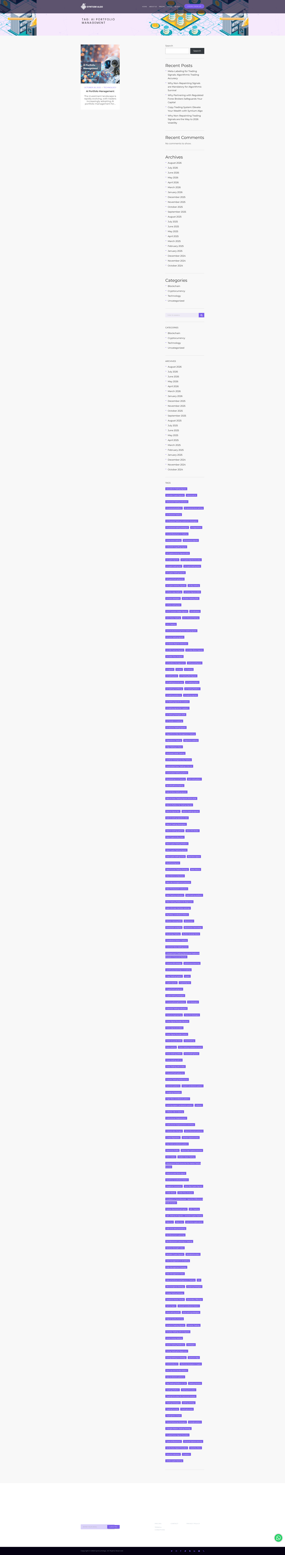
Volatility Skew (195, 1448)
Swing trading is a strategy (175, 1357)
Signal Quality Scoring (174, 1319)
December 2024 (177, 256)
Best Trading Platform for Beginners (179, 902)
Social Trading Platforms (175, 1345)
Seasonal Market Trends (175, 1299)
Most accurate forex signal (175, 1173)
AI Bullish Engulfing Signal (176, 547)
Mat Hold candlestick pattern (177, 1144)
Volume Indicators (173, 1454)
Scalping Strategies (194, 1286)
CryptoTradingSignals (174, 989)
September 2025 (177, 211)
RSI (199, 1280)
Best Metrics (195, 869)
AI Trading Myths (192, 682)
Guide (169, 6)
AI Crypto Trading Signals (175, 573)
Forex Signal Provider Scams (176, 1034)
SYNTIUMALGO (171, 1364)
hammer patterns (172, 1086)
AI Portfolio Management (100, 91)
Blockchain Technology (193, 927)
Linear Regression (172, 1137)
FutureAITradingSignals (175, 1073)
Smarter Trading (193, 1325)
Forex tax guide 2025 (173, 1041)
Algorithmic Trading (173, 740)
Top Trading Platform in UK (176, 1383)
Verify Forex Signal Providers (176, 1448)
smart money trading (174, 1338)
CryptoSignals (185, 983)
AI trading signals (190, 695)
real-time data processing (175, 1228)
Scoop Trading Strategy (174, 1293)
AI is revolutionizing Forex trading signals (181, 631)
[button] (194, 6)
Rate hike (179, 1222)
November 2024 (177, 260)
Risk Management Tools (175, 1274)
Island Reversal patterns (193, 1131)
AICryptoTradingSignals (174, 579)
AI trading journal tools (174, 682)
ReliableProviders (193, 1254)
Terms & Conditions (160, 1528)
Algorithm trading (190, 740)
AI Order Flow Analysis (174, 656)
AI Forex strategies (173, 598)
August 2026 (175, 163)
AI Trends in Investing (174, 721)
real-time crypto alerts (194, 1222)
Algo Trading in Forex (174, 747)
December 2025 (176, 197)
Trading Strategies (173, 1403)
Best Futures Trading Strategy (177, 869)
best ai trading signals (191, 811)
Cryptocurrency (176, 291)
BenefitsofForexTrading (174, 785)
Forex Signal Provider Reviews (177, 1021)
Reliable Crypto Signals (174, 1254)
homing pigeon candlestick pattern (179, 1105)
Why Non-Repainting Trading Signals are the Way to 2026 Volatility (184, 119)
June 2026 (173, 172)
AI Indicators (195, 611)
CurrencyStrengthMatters (175, 1002)
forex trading (171, 1047)
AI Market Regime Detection (176, 644)
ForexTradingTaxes (191, 1054)
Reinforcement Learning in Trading (179, 1241)
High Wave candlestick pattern (177, 1099)
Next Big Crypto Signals (193, 1186)
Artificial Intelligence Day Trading (178, 760)
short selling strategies (191, 1312)
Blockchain (174, 286)
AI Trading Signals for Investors (177, 702)
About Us (153, 6)
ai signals (169, 669)
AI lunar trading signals (174, 637)
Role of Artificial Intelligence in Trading (180, 1280)
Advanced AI (191, 495)
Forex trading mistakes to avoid (190, 1047)
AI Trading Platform (192, 689)
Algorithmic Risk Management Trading (180, 734)
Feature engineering (174, 1015)
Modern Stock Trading (186, 1157)
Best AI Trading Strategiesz (176, 824)
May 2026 (173, 177)
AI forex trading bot (173, 605)
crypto (187, 976)
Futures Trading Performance (177, 1079)
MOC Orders (170, 1157)
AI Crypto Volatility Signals (175, 585)
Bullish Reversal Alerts (191, 934)
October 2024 (175, 265)
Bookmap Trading (173, 934)
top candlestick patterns (175, 1377)
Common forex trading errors (176, 947)
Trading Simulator (188, 1390)
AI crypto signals (172, 560)
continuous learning (192, 963)
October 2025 (175, 207)
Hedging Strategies (173, 1092)
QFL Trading (194, 1209)
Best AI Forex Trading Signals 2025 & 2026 (181, 798)
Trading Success (172, 1409)
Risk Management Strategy (176, 1267)
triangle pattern (195, 1422)
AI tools (179, 669)
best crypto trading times (175, 856)
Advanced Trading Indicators (176, 502)
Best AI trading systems (174, 831)
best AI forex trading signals (176, 792)
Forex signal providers (174, 1028)
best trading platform (194, 895)
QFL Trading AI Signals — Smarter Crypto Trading (184, 1216)
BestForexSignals (172, 863)
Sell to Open (170, 1306)
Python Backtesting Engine (176, 1209)
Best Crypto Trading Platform (176, 844)
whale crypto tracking (174, 1461)
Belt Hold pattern (194, 779)
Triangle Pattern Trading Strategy (178, 1428)
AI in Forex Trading (173, 618)
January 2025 (175, 251)
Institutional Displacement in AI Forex (180, 1125)
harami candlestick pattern (192, 1086)
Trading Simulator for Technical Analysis (180, 1396)
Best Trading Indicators (174, 895)
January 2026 (175, 192)
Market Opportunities (190, 1137)
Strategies (191, 1345)
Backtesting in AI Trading (175, 779)
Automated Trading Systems (176, 773)
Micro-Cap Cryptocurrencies (192, 1150)
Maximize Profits (172, 1150)
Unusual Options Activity (193, 1441)
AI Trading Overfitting (174, 689)
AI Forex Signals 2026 (192, 592)
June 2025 (173, 226)
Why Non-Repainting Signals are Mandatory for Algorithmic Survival (185, 87)
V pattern (186, 1454)
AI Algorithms (196, 527)
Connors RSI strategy (173, 963)
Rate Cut (169, 1222)
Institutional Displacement (176, 1118)
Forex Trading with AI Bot (175, 1066)
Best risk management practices (178, 882)
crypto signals (171, 983)
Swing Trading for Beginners (176, 1351)
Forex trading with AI (173, 1060)
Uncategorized (176, 300)
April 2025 (173, 236)
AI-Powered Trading (173, 514)
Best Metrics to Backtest (175, 876)
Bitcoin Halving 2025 (173, 921)
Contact (174, 1523)
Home (144, 6)
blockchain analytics (173, 927)
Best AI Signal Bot (172, 811)
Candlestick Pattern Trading (176, 940)
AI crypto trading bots (192, 566)
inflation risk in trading (174, 1112)
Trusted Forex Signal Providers (177, 1435)
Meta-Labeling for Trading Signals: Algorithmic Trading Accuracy (183, 75)
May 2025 (173, 231)
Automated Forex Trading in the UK (179, 766)
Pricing (162, 6)
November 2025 (176, 202)
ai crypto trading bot (173, 566)
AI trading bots (171, 676)
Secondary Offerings (194, 1299)
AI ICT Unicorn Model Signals (176, 611)
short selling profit (173, 1312)
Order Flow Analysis (185, 1193)
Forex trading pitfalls (173, 1054)
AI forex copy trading (173, 592)
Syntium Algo (194, 1357)
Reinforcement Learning (175, 1235)
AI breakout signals (191, 540)
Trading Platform (172, 1390)
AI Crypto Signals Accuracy (191, 560)
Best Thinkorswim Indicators (176, 889)
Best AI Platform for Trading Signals (179, 805)
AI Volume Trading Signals (175, 727)
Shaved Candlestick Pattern (189, 1306)
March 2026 (174, 187)
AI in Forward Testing (190, 618)
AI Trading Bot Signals (188, 676)
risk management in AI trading (177, 1261)
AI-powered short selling (194, 508)
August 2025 (174, 216)
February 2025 (176, 246)
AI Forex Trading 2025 (190, 598)
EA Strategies (193, 1002)
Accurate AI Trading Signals (176, 489)
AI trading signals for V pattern (177, 708)
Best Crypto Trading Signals (176, 850)
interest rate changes (174, 1131)
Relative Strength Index (175, 1248)
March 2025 (174, 241)
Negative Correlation (174, 1186)
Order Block (170, 1193)
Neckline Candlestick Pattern (177, 1180)
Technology (110, 87)
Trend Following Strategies (176, 1422)
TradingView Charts (173, 1416)
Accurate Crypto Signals (175, 495)
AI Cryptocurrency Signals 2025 (177, 553)
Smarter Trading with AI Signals (177, 1332)
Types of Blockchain (173, 1441)
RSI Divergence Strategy (175, 1286)
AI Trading (188, 669)
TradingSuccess (187, 1409)
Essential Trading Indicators (176, 1008)
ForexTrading (189, 1041)
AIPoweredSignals (194, 663)
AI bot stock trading (173, 540)
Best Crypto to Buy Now (174, 837)
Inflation (199, 1105)
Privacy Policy (193, 1523)
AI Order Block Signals (194, 650)
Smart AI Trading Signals (175, 1325)
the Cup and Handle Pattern (176, 1370)
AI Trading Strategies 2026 (175, 714)
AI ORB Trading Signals (174, 650)
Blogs (177, 6)
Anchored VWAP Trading (175, 753)
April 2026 (173, 182)
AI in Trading (171, 624)
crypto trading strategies (175, 995)
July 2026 (173, 167)
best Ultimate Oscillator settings (178, 908)
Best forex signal (194, 856)
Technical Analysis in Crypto (191, 1364)
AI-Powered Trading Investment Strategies (181, 521)
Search (169, 45)
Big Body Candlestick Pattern (177, 914)
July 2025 (173, 221)
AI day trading (194, 585)
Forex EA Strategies (192, 1015)
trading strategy (188, 1403)
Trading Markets (195, 1383)
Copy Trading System (174, 976)
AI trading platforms (173, 695)
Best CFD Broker (192, 831)
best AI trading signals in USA (177, 818)
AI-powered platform (174, 508)
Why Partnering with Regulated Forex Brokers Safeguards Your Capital (185, 99)
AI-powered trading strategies (177, 527)
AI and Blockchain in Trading (176, 534)
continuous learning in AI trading (178, 970)
